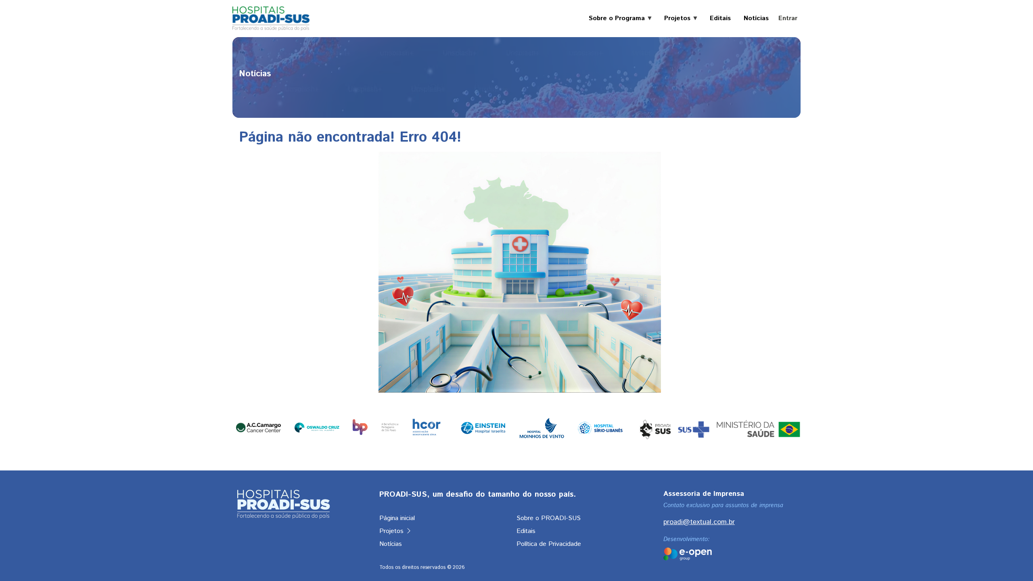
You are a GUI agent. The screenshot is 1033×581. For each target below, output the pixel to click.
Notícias (390, 544)
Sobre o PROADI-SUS (548, 518)
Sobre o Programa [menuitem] (613, 18)
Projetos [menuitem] (674, 18)
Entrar (787, 18)
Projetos (392, 531)
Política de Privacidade (548, 544)
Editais (525, 531)
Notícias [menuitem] (756, 18)
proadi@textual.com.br (699, 522)
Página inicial (397, 518)
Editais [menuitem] (720, 18)
